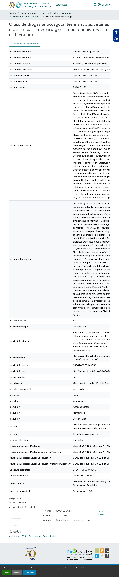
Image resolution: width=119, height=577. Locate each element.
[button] (18, 4)
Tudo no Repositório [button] (46, 4)
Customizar (29, 572)
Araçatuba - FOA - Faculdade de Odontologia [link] (27, 16)
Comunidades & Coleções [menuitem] (30, 4)
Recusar (16, 572)
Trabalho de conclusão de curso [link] (64, 13)
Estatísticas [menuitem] (61, 4)
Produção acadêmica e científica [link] (31, 13)
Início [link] (11, 13)
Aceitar (6, 572)
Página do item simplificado (24, 43)
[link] (103, 513)
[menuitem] (46, 4)
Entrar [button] (105, 4)
